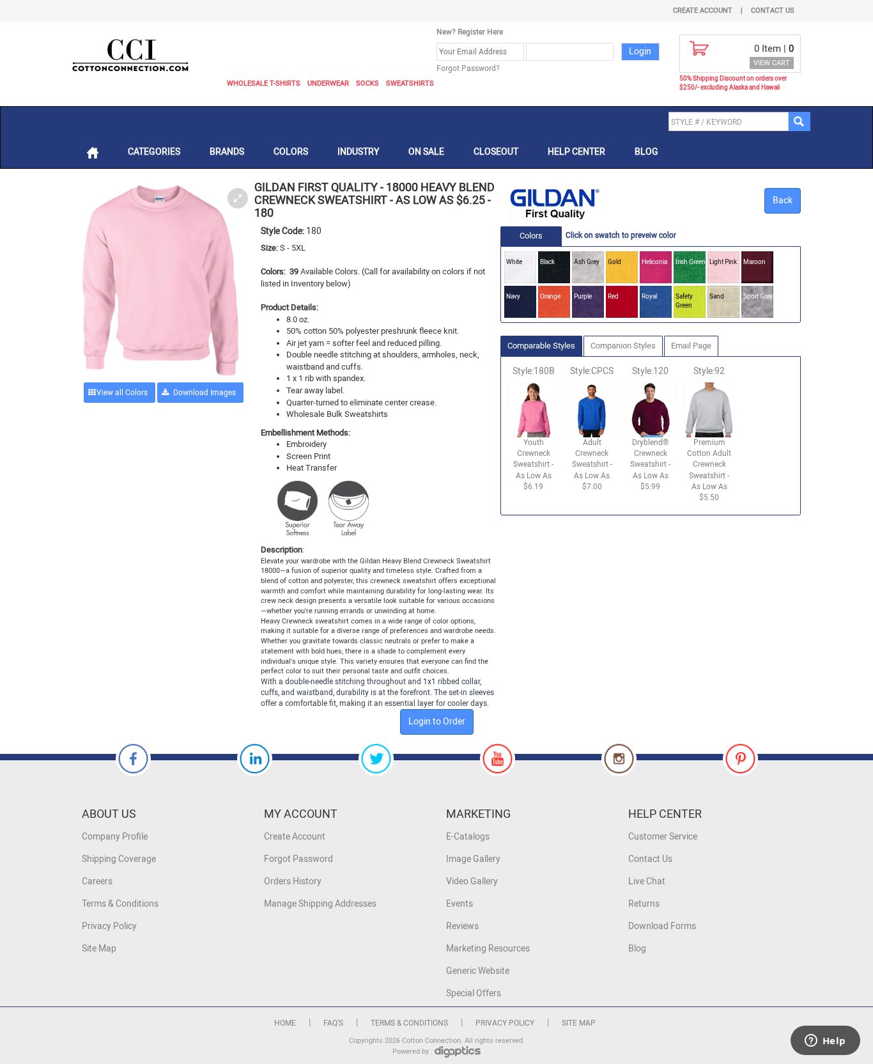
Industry (358, 151)
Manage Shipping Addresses (320, 903)
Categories (154, 151)
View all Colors (122, 392)
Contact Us (772, 10)
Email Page (691, 345)
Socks (367, 83)
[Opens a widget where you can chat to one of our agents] (825, 1042)
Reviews (462, 926)
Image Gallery (473, 859)
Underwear (328, 83)
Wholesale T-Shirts (263, 83)
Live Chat (646, 881)
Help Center (576, 151)
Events (459, 903)
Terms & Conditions (120, 903)
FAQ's (333, 1023)
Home (285, 1023)
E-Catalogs (468, 836)
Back (782, 200)
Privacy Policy (109, 926)
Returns (644, 903)
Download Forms (662, 926)
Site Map (99, 948)
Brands (227, 151)
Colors (291, 151)
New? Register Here (469, 31)
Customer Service (662, 836)
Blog (646, 151)
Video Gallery (472, 881)
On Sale (426, 151)
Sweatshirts (410, 83)
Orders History (292, 881)
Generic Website (477, 971)
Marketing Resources (488, 948)
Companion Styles (623, 345)
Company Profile (115, 836)
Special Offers (473, 993)
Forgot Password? (468, 68)
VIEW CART (771, 63)
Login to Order (436, 721)
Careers (97, 881)
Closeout (496, 151)
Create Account (702, 10)
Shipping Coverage (119, 859)
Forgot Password (298, 859)
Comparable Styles (541, 345)
